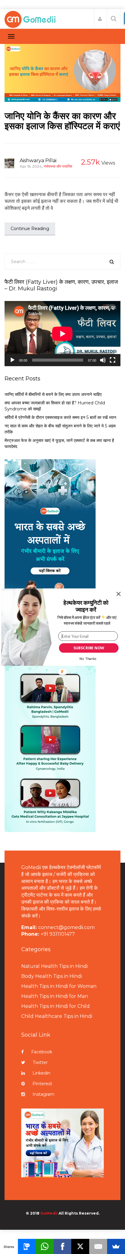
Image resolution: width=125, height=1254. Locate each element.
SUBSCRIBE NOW (88, 647)
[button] (86, 606)
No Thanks (87, 658)
